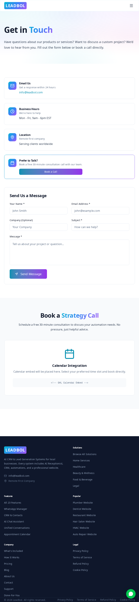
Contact (8, 582)
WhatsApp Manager (15, 509)
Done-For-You (12, 595)
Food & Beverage (82, 479)
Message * (16, 236)
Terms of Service (82, 557)
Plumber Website (83, 502)
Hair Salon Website (84, 521)
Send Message (31, 274)
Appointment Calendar (17, 534)
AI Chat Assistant (14, 521)
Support (8, 588)
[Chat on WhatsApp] (131, 594)
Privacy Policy (80, 551)
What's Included (13, 551)
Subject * (77, 220)
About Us (9, 576)
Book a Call (50, 171)
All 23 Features (12, 502)
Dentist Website (82, 509)
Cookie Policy (80, 570)
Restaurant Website (84, 515)
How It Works (11, 557)
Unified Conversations (17, 527)
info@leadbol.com (31, 92)
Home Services (81, 460)
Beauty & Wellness (83, 473)
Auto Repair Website (85, 534)
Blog (6, 570)
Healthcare (79, 466)
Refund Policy (81, 563)
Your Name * (17, 203)
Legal (76, 485)
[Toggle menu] (131, 5)
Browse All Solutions (84, 454)
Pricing (8, 563)
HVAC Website (81, 527)
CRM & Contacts (13, 515)
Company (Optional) (21, 220)
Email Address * (81, 203)
